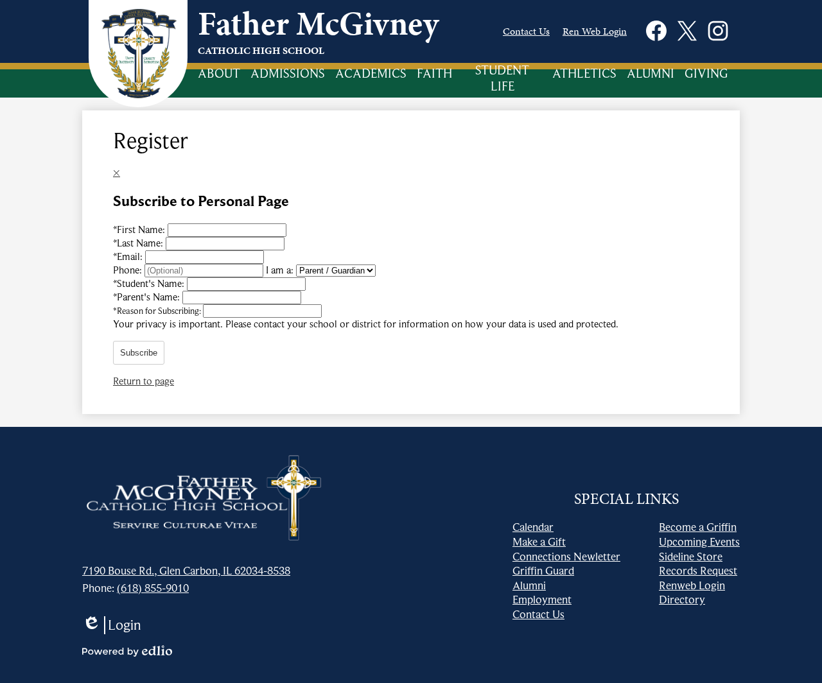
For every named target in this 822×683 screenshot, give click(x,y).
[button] (219, 74)
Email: (129, 256)
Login (111, 625)
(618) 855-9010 (153, 588)
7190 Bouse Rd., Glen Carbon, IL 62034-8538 (186, 571)
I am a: (279, 270)
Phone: (128, 270)
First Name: (140, 229)
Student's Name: (150, 283)
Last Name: (139, 243)
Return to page (143, 381)
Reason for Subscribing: (158, 310)
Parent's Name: (147, 297)
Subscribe (138, 353)
